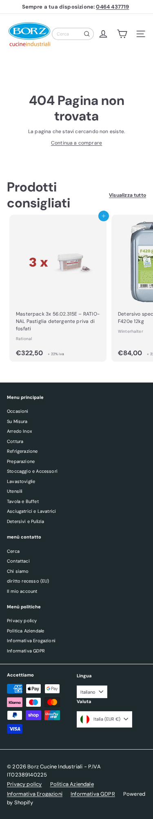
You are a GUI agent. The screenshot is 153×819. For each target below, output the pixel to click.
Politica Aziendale (25, 631)
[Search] (87, 34)
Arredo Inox (19, 431)
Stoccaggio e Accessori (32, 471)
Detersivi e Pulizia (25, 521)
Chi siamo (18, 571)
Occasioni (18, 411)
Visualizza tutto (127, 195)
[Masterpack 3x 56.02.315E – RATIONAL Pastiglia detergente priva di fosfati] (58, 288)
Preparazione (21, 461)
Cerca (13, 551)
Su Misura (17, 421)
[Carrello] (122, 34)
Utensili (14, 491)
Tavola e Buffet (23, 501)
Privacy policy (22, 620)
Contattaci (18, 561)
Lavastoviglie (21, 481)
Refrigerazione (22, 451)
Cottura (15, 441)
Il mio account (22, 591)
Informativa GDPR (26, 651)
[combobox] (73, 34)
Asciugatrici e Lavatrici (31, 511)
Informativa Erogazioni (31, 640)
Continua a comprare (76, 143)
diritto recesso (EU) (28, 581)
